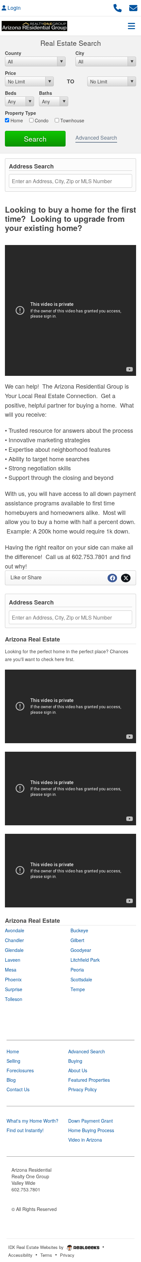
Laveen (12, 959)
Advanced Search (96, 137)
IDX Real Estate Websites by (36, 1247)
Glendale (14, 950)
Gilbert (77, 940)
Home (16, 120)
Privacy (67, 1255)
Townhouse (71, 120)
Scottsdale (81, 979)
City (79, 53)
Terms (46, 1255)
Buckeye (79, 930)
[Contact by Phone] (117, 7)
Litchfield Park (85, 959)
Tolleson (13, 999)
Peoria (77, 969)
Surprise (13, 989)
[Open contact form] (133, 7)
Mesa (10, 969)
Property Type (20, 113)
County (13, 53)
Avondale (14, 930)
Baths (45, 93)
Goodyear (80, 950)
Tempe (77, 989)
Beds (10, 93)
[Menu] (131, 26)
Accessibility (20, 1255)
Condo (41, 120)
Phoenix (13, 979)
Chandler (14, 940)
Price (10, 73)
